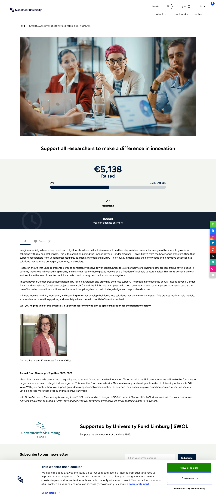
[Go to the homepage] (26, 9)
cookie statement (138, 484)
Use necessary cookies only (189, 488)
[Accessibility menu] (212, 3)
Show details (48, 492)
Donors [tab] (45, 241)
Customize (188, 478)
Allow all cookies (189, 468)
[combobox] (202, 6)
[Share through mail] (213, 262)
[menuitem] (161, 14)
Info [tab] (25, 241)
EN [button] (201, 6)
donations (108, 203)
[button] (150, 458)
